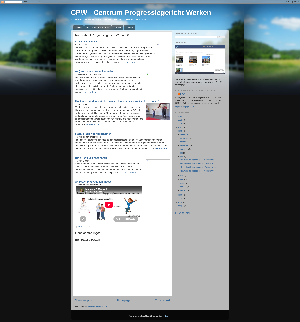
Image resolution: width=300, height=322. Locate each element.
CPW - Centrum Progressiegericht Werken (141, 12)
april (182, 179)
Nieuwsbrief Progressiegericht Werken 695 (198, 171)
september (184, 145)
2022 (180, 131)
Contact (117, 27)
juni (182, 156)
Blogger (168, 316)
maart (182, 183)
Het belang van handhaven (91, 157)
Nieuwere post (83, 300)
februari (183, 187)
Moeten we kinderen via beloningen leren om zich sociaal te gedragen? (117, 101)
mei (182, 175)
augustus (184, 149)
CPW (182, 94)
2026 (180, 116)
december (184, 134)
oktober (183, 142)
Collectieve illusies (86, 41)
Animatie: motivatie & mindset (93, 181)
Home (79, 27)
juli (181, 153)
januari (183, 190)
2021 (180, 195)
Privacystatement (182, 213)
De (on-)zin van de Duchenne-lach (95, 71)
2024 (180, 124)
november (184, 138)
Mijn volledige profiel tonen (186, 107)
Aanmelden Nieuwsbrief (97, 27)
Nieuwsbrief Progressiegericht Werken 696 (198, 167)
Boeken (129, 27)
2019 (180, 202)
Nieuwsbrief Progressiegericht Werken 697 (198, 163)
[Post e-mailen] (88, 226)
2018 (180, 206)
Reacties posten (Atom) (97, 306)
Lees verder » (128, 62)
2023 (180, 127)
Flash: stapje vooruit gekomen (93, 133)
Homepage (123, 300)
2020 (180, 199)
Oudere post (162, 300)
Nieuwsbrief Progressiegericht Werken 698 (198, 160)
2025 (180, 120)
